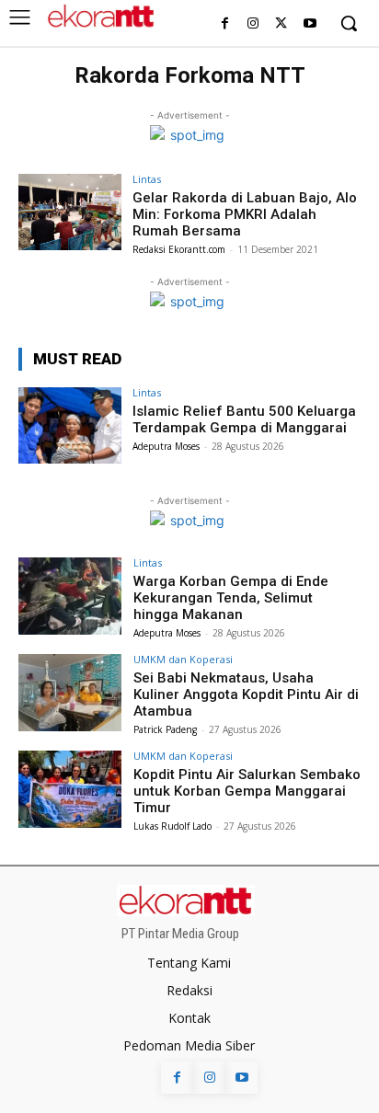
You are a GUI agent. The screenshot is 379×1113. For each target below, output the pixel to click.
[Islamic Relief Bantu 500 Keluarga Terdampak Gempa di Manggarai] (69, 426)
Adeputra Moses (166, 446)
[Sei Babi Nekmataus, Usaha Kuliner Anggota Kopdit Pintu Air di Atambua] (69, 692)
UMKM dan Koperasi (183, 659)
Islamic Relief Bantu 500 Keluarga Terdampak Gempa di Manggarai (244, 419)
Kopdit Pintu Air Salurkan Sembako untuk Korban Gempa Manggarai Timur (247, 791)
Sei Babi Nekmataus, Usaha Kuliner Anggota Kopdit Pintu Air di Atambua (246, 694)
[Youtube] (309, 24)
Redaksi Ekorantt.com (178, 249)
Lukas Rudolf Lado (172, 826)
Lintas (146, 179)
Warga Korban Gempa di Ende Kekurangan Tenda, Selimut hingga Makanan (230, 598)
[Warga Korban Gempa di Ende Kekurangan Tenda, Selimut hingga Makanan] (69, 596)
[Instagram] (253, 24)
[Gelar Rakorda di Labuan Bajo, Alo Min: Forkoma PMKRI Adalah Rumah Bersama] (69, 212)
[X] (281, 24)
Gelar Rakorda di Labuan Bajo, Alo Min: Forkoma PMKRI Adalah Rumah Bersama (244, 214)
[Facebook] (225, 24)
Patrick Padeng (165, 729)
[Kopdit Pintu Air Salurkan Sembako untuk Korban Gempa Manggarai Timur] (69, 789)
